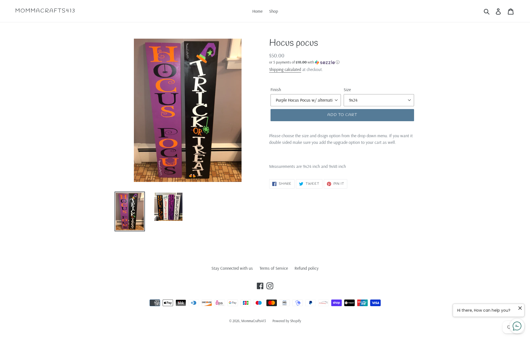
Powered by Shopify (286, 321)
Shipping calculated (285, 69)
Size (347, 89)
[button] (342, 62)
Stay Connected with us (232, 268)
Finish (276, 89)
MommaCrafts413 (45, 11)
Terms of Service (273, 268)
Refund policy (307, 268)
